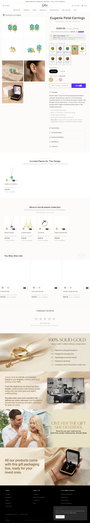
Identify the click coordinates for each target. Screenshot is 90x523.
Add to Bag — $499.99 (60, 85)
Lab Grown (9, 506)
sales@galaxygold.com (12, 514)
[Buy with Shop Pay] (78, 86)
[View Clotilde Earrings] (15, 275)
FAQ (34, 503)
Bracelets (43, 10)
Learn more (73, 512)
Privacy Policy (65, 500)
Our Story (35, 494)
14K (16, 180)
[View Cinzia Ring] (45, 223)
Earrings (27, 10)
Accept (60, 516)
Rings (34, 10)
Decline (68, 516)
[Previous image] (6, 175)
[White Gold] (55, 79)
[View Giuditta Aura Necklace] (11, 175)
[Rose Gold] (60, 79)
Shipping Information (66, 494)
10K (14, 180)
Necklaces (16, 10)
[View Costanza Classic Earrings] (28, 223)
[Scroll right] (84, 255)
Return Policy (64, 497)
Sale (75, 10)
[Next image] (17, 175)
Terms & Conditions (66, 503)
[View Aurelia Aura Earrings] (46, 275)
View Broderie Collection (45, 212)
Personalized (54, 10)
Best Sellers (66, 10)
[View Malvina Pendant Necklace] (11, 223)
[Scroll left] (79, 255)
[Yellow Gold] (51, 79)
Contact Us (36, 500)
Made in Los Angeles (39, 497)
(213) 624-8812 (24, 514)
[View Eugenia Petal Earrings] (61, 223)
